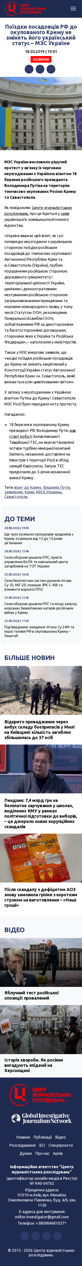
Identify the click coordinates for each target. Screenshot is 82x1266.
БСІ (42, 1145)
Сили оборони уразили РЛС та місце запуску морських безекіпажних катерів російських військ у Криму (40, 608)
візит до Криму (28, 487)
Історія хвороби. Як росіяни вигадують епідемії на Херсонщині (33, 1065)
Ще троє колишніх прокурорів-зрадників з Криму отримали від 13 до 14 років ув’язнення (38, 538)
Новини (41, 59)
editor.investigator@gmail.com (42, 1217)
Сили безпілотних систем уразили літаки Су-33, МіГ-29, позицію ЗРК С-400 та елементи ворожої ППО (37, 585)
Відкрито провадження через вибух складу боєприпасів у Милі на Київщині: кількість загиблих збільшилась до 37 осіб (39, 729)
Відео (14, 929)
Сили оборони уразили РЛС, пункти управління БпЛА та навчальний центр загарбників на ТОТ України (36, 561)
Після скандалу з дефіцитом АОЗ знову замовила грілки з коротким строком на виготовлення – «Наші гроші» (40, 897)
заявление (13, 492)
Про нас (42, 1153)
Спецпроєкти (61, 1145)
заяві (65, 213)
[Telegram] (51, 69)
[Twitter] (40, 69)
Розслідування (22, 1145)
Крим (29, 492)
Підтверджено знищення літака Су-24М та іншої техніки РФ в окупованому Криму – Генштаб (39, 631)
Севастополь (16, 496)
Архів (58, 1153)
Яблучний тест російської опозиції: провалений (31, 995)
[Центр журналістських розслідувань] (25, 9)
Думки (25, 1153)
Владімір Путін (56, 487)
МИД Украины (48, 492)
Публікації (42, 1137)
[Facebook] (29, 69)
